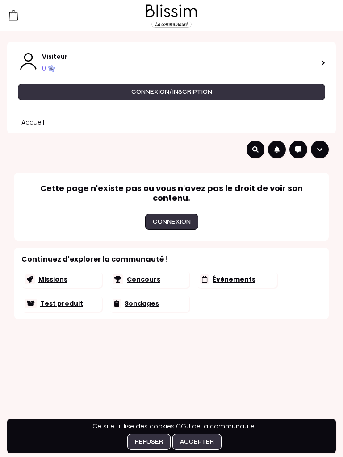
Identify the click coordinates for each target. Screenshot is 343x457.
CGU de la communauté (215, 426)
